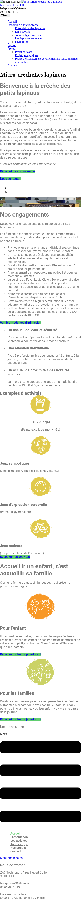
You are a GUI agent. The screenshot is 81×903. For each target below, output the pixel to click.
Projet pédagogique (26, 55)
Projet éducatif (23, 51)
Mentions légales (11, 858)
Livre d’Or (21, 41)
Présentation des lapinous (30, 28)
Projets (12, 48)
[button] (40, 780)
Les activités (22, 31)
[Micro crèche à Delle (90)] (41, 1)
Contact (12, 65)
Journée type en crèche (28, 35)
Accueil (12, 21)
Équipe (12, 45)
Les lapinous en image (28, 38)
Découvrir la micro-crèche (23, 24)
